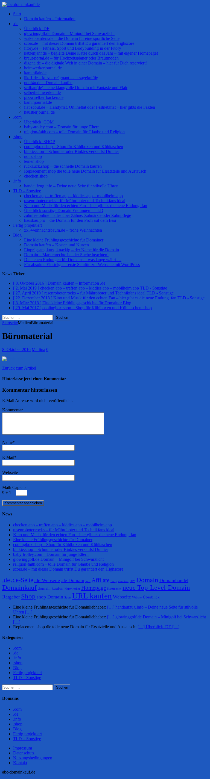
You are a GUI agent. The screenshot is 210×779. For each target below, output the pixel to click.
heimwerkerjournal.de (43, 68)
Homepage (93, 588)
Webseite (10, 472)
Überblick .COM (39, 122)
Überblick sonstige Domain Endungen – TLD (63, 210)
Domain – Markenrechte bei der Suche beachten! (66, 254)
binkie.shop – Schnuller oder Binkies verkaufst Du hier (71, 151)
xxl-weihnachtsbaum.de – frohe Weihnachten (63, 230)
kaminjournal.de (38, 102)
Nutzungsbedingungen (32, 758)
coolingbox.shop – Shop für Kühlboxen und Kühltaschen (73, 146)
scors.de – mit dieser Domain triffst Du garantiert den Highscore (79, 43)
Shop (28, 596)
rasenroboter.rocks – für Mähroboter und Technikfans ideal (74, 200)
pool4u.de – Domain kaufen (48, 82)
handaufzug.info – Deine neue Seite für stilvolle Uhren (71, 186)
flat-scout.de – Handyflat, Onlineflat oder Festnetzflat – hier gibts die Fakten (89, 107)
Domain (147, 579)
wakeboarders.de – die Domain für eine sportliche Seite (71, 38)
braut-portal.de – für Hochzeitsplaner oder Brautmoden (71, 58)
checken (123, 581)
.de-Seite (22, 580)
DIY (132, 581)
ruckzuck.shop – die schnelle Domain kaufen (63, 166)
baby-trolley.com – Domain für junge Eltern (62, 127)
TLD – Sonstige (27, 190)
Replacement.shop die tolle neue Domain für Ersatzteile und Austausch (85, 171)
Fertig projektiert (27, 225)
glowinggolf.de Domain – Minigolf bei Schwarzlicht (69, 33)
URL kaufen (92, 595)
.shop (17, 136)
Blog (17, 235)
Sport (67, 597)
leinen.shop (34, 161)
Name (7, 442)
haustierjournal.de (39, 112)
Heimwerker (72, 588)
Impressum (22, 748)
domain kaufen (50, 588)
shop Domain (50, 597)
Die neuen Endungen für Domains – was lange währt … (72, 259)
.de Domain (72, 580)
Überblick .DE (36, 28)
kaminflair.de (35, 72)
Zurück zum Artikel (19, 368)
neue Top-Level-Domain (156, 587)
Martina (38, 349)
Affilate (100, 580)
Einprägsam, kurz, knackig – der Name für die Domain (71, 249)
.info (17, 181)
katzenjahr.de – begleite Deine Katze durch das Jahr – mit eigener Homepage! (91, 53)
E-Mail (8, 457)
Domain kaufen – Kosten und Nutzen (56, 245)
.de (15, 23)
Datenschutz (23, 753)
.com (17, 117)
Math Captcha (14, 487)
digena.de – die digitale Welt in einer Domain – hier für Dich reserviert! (85, 63)
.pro (88, 581)
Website (137, 597)
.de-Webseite (47, 580)
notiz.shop (33, 156)
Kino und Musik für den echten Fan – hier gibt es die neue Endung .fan (85, 205)
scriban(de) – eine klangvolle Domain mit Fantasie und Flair (75, 87)
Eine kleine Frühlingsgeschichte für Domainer (63, 240)
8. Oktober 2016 (16, 349)
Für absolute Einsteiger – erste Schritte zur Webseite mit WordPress (82, 264)
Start (17, 13)
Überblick (151, 597)
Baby (113, 581)
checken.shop (36, 176)
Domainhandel (173, 580)
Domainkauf (19, 587)
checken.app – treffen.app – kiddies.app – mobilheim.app (73, 195)
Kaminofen (114, 588)
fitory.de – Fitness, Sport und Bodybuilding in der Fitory (72, 48)
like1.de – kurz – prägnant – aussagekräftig (61, 77)
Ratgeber (11, 597)
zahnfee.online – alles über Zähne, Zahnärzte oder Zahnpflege (77, 215)
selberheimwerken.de (42, 92)
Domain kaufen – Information (49, 18)
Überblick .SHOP (39, 141)
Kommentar (12, 410)
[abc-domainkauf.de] (105, 4)
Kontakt (20, 762)
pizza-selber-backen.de (43, 97)
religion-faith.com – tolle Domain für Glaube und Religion (74, 131)
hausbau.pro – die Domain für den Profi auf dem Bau (70, 220)
